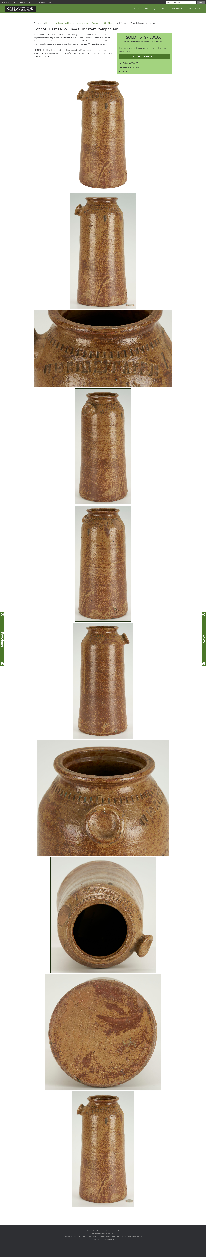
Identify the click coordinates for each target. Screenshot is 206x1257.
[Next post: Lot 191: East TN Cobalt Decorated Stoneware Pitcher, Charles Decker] (204, 639)
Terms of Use (109, 1239)
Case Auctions (20, 8)
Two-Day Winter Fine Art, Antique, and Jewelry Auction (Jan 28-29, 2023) (83, 23)
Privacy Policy (97, 1239)
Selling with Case (144, 56)
